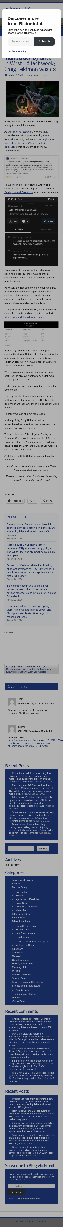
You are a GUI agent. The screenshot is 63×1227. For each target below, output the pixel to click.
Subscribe (45, 41)
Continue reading (17, 51)
